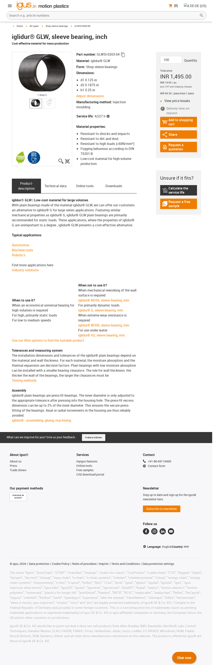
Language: (159, 547)
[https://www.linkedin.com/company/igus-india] (163, 531)
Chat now (184, 657)
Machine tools (22, 250)
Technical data (56, 186)
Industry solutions (25, 270)
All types (34, 25)
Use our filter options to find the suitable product (48, 340)
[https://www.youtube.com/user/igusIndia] (171, 531)
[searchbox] (103, 15)
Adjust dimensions (90, 96)
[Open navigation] (10, 5)
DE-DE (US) (198, 6)
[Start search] (201, 15)
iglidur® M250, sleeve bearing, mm (103, 300)
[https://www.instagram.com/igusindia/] (154, 531)
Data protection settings (158, 564)
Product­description (26, 186)
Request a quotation (179, 147)
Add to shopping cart (177, 122)
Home (20, 25)
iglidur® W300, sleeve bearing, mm (103, 325)
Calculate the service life (179, 190)
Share (173, 135)
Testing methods (24, 380)
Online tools (85, 186)
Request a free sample (179, 203)
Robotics (18, 255)
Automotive (20, 245)
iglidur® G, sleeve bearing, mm (100, 310)
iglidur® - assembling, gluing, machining (41, 420)
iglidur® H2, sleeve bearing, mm (101, 335)
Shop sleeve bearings (57, 25)
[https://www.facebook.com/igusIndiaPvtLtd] (146, 531)
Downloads (113, 186)
